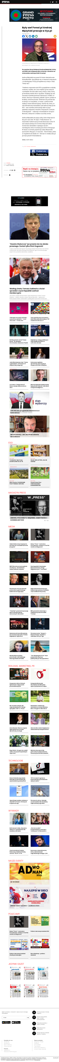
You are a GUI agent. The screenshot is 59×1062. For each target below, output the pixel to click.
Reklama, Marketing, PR (21, 665)
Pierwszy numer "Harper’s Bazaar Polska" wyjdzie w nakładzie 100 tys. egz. (38, 635)
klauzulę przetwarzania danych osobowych (15, 1059)
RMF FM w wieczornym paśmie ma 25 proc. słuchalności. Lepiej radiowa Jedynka (18, 568)
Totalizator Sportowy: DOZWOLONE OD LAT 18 (16, 460)
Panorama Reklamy (39, 1047)
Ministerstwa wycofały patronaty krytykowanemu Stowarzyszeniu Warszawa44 (39, 752)
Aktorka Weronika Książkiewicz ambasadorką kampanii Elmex (40, 728)
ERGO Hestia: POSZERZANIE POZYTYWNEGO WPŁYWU (17, 483)
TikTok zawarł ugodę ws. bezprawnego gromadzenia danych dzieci (39, 779)
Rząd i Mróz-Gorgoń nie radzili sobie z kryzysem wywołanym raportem (18, 752)
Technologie (15, 760)
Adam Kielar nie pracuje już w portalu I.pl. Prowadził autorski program (19, 545)
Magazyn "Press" (39, 1042)
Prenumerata (8, 1046)
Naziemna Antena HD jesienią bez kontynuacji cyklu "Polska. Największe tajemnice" (19, 635)
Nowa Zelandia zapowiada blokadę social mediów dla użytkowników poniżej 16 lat (18, 779)
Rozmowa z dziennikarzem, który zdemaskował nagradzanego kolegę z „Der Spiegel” (39, 853)
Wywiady (13, 810)
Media (11, 526)
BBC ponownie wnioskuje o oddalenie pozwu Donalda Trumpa (38, 612)
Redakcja (6, 1042)
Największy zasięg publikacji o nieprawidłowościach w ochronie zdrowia (39, 341)
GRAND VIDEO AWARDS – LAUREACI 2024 (24, 906)
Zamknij (55, 1057)
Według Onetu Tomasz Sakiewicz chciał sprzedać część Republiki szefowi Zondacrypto (27, 291)
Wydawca (7, 1043)
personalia (33, 146)
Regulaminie (37, 1059)
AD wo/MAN (37, 1045)
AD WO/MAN (14, 882)
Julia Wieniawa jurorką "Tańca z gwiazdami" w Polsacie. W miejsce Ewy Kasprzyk (19, 363)
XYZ (25, 146)
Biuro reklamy (8, 1045)
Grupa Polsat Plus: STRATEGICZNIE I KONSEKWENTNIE (36, 484)
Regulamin (7, 1050)
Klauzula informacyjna (10, 1051)
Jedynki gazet (16, 963)
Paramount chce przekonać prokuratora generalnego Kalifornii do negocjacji (18, 590)
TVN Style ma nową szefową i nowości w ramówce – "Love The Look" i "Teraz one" (18, 319)
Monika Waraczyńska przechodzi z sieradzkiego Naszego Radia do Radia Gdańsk (17, 658)
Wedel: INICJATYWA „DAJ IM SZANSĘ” (39, 460)
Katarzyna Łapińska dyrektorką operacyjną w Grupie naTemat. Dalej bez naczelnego (39, 364)
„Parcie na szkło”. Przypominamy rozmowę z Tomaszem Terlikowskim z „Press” (38, 830)
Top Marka (37, 1046)
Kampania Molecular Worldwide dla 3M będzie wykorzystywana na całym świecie (39, 685)
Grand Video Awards (40, 1049)
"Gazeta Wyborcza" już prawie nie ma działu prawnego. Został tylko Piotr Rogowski (29, 245)
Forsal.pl (28, 146)
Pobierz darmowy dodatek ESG (40, 931)
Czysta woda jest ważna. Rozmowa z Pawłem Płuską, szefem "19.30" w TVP (18, 852)
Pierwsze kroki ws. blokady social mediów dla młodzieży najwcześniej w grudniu (39, 802)
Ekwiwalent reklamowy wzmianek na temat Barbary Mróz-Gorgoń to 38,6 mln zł (39, 707)
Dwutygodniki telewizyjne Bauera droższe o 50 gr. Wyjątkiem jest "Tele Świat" (39, 568)
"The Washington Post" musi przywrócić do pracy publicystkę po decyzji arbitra (39, 657)
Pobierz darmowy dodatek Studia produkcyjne (17, 954)
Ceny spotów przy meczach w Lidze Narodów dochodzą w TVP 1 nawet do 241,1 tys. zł (40, 319)
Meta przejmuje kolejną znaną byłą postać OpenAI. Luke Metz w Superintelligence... (40, 386)
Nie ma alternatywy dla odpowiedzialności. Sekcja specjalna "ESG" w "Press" (17, 707)
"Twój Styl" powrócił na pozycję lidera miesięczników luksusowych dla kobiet (19, 612)
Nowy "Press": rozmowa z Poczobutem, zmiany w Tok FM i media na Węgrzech (40, 545)
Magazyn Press (17, 492)
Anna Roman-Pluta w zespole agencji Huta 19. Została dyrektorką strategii (18, 729)
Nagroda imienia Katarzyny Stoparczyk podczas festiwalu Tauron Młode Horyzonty (40, 590)
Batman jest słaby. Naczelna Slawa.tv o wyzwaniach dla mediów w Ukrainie (18, 829)
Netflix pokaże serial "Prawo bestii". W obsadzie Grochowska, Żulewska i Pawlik (19, 341)
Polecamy (14, 913)
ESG (10, 442)
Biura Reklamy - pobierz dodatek (38, 954)
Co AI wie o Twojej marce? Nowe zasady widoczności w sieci (18, 386)
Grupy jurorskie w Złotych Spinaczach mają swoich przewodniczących (17, 685)
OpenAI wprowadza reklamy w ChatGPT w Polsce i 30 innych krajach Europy (19, 802)
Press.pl (36, 1043)
